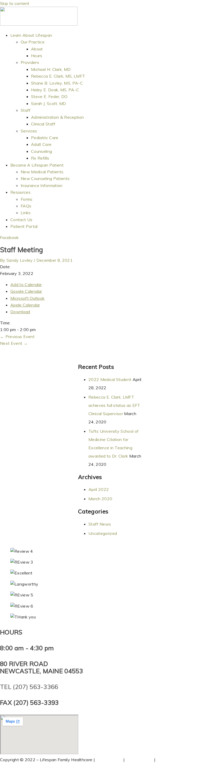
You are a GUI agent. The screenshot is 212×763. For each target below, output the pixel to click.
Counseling (41, 151)
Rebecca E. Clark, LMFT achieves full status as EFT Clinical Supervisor (114, 405)
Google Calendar (26, 291)
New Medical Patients (42, 171)
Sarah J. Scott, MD (48, 103)
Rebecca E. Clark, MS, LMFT (58, 76)
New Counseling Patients (45, 178)
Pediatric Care (44, 137)
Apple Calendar (25, 305)
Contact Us (21, 219)
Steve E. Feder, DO (49, 96)
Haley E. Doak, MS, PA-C (55, 89)
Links (26, 212)
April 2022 (98, 489)
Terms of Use (109, 759)
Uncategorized (102, 533)
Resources (20, 192)
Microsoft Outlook (27, 298)
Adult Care (41, 144)
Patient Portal (23, 226)
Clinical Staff (43, 123)
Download (20, 311)
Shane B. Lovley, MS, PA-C (57, 83)
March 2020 (100, 498)
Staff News (99, 524)
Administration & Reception (57, 117)
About (37, 48)
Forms (27, 199)
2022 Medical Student (109, 379)
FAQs (26, 205)
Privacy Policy (139, 759)
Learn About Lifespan (31, 35)
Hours (36, 55)
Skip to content (14, 3)
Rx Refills (40, 158)
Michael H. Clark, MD (51, 69)
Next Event (14, 343)
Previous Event (17, 336)
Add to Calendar (26, 284)
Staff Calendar (171, 759)
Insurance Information (42, 185)
